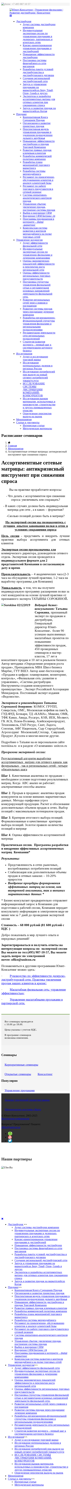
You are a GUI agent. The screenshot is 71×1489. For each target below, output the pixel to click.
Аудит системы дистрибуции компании (37, 1227)
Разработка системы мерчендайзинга (34, 172)
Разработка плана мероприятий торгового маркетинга (36, 165)
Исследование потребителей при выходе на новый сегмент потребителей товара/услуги (39, 376)
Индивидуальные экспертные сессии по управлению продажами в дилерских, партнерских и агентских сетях (38, 36)
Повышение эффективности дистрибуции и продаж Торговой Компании (39, 144)
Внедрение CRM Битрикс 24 (39, 216)
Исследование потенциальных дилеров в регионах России (38, 365)
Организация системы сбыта (23, 1109)
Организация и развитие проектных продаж (37, 125)
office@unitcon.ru (10, 1127)
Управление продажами (20, 1090)
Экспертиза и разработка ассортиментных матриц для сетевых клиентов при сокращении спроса (39, 101)
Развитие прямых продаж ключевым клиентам (37, 151)
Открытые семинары (18, 1074)
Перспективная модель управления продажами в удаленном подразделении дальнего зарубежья (38, 134)
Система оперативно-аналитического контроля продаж (37, 198)
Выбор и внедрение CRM (37, 213)
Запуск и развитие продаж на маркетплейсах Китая (39, 110)
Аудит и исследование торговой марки (35, 358)
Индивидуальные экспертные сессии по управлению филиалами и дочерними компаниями (37, 253)
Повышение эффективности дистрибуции (38, 1245)
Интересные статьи (34, 425)
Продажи (21, 114)
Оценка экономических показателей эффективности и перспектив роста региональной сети (39, 265)
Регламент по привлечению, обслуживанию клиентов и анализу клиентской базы (39, 180)
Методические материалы (37, 428)
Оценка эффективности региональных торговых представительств (36, 275)
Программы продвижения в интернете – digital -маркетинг (38, 222)
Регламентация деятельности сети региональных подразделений (39, 335)
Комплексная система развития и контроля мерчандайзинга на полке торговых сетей (37, 232)
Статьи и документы (27, 422)
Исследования (24, 353)
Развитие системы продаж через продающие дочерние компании (38, 311)
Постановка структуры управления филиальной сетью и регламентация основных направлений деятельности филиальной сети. (37, 289)
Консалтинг (45, 1074)
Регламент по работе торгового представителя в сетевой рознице (38, 189)
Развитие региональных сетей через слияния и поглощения (36, 302)
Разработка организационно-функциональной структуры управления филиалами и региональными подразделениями (39, 323)
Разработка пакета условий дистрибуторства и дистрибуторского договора (38, 72)
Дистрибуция (23, 21)
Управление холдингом (29, 239)
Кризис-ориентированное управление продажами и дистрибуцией (37, 48)
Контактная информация (15, 1118)
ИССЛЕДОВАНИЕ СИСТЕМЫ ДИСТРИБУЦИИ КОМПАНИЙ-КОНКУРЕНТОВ (34, 389)
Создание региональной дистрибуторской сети (36, 80)
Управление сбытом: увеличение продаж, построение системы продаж (39, 207)
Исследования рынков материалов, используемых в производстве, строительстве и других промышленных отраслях (39, 404)
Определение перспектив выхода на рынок (37, 415)
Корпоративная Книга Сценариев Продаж (35, 119)
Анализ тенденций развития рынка (27, 1100)
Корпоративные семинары (21, 1064)
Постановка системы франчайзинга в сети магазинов (34, 63)
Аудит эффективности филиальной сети (35, 244)
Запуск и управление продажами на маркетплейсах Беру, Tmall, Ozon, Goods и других (38, 89)
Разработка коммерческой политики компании (37, 157)
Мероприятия (24, 419)
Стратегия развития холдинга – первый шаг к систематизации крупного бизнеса (37, 346)
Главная (12, 445)
